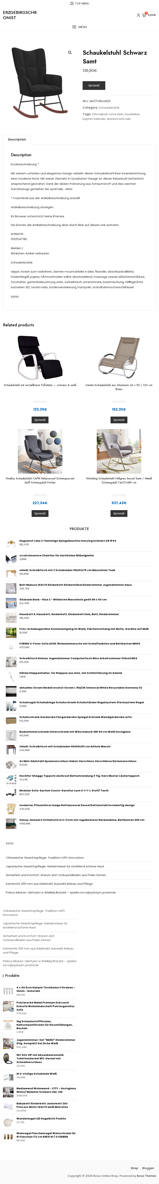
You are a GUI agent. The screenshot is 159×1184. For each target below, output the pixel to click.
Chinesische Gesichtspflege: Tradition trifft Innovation (45, 858)
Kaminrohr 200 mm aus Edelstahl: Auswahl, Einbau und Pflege (49, 884)
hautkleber (132, 114)
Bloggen (148, 1168)
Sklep (134, 1168)
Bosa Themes (146, 1176)
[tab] (17, 139)
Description (17, 139)
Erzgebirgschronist (20, 14)
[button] (79, 27)
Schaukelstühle (109, 108)
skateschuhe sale (119, 119)
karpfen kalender (94, 119)
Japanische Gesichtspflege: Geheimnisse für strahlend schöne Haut (55, 866)
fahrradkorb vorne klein (107, 114)
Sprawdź (93, 85)
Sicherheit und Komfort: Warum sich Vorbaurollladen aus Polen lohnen (56, 875)
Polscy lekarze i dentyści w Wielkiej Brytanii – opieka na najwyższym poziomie (61, 892)
